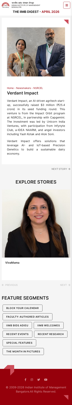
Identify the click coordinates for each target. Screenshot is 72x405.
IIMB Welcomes (48, 325)
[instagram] (32, 379)
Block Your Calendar (22, 308)
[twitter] (38, 379)
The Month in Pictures (23, 351)
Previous (11, 284)
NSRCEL (38, 87)
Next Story (59, 168)
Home (10, 87)
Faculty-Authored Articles (27, 316)
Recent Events (17, 334)
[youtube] (45, 379)
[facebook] (25, 379)
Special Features (19, 342)
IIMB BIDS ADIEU (17, 325)
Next (63, 284)
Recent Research (51, 334)
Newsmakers (23, 87)
